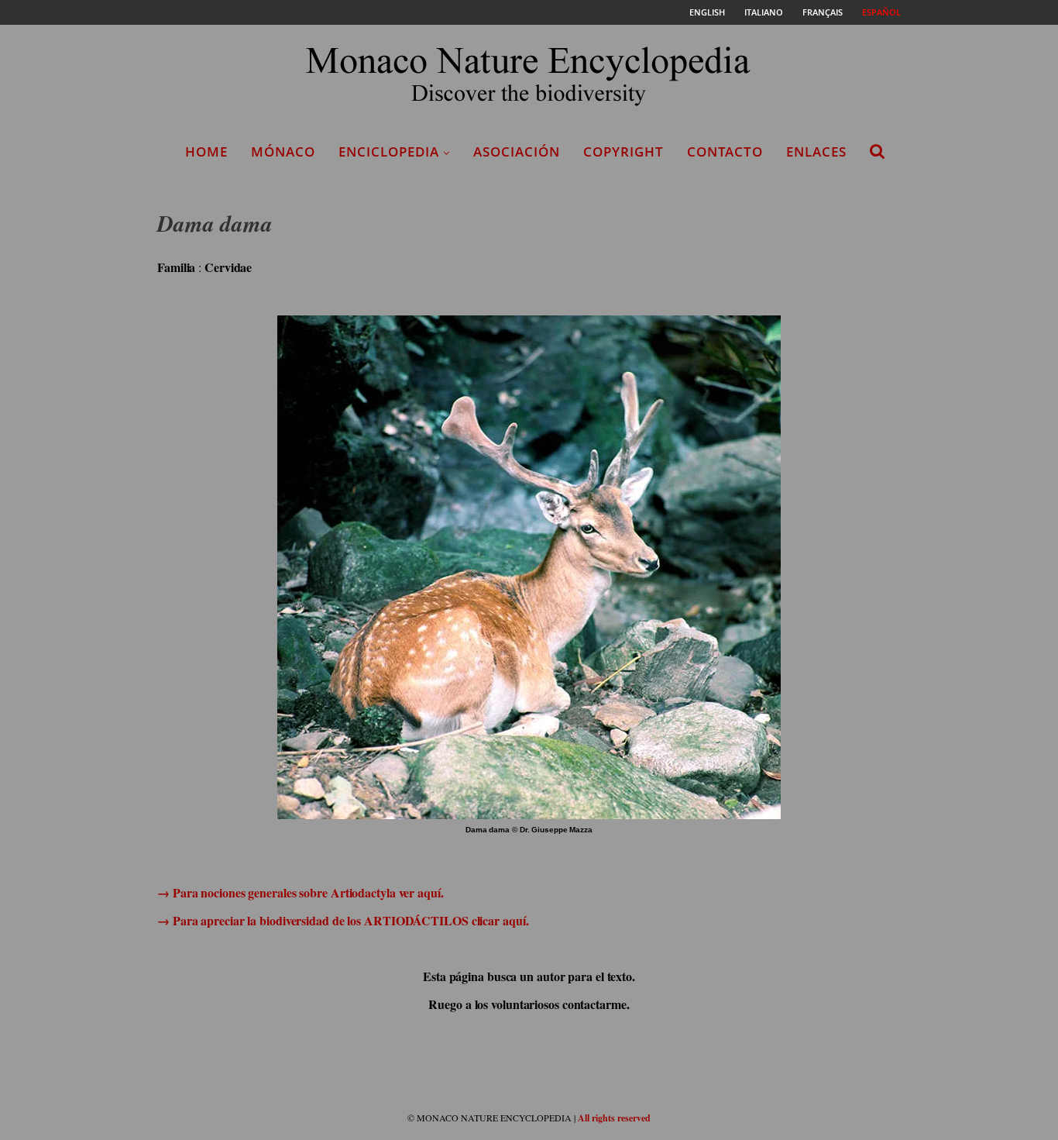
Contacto (725, 151)
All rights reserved (614, 1118)
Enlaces (816, 151)
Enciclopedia (388, 151)
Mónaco (283, 151)
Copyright (623, 151)
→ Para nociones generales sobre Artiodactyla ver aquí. (300, 892)
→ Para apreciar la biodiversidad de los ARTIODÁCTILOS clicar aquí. (342, 920)
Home (206, 151)
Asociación (516, 151)
